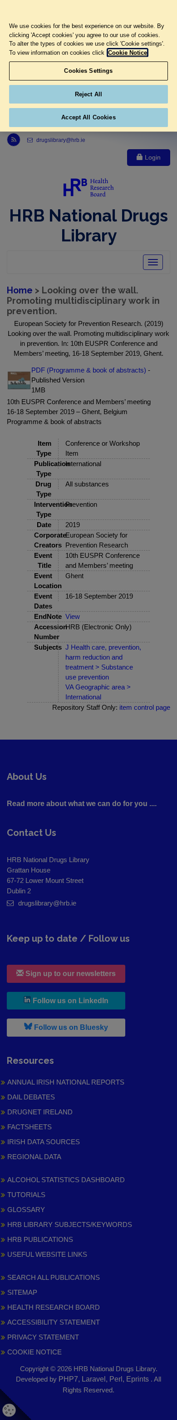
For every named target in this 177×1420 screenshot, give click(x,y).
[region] (88, 66)
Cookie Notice (127, 52)
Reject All (88, 94)
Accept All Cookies (88, 117)
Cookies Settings (88, 70)
